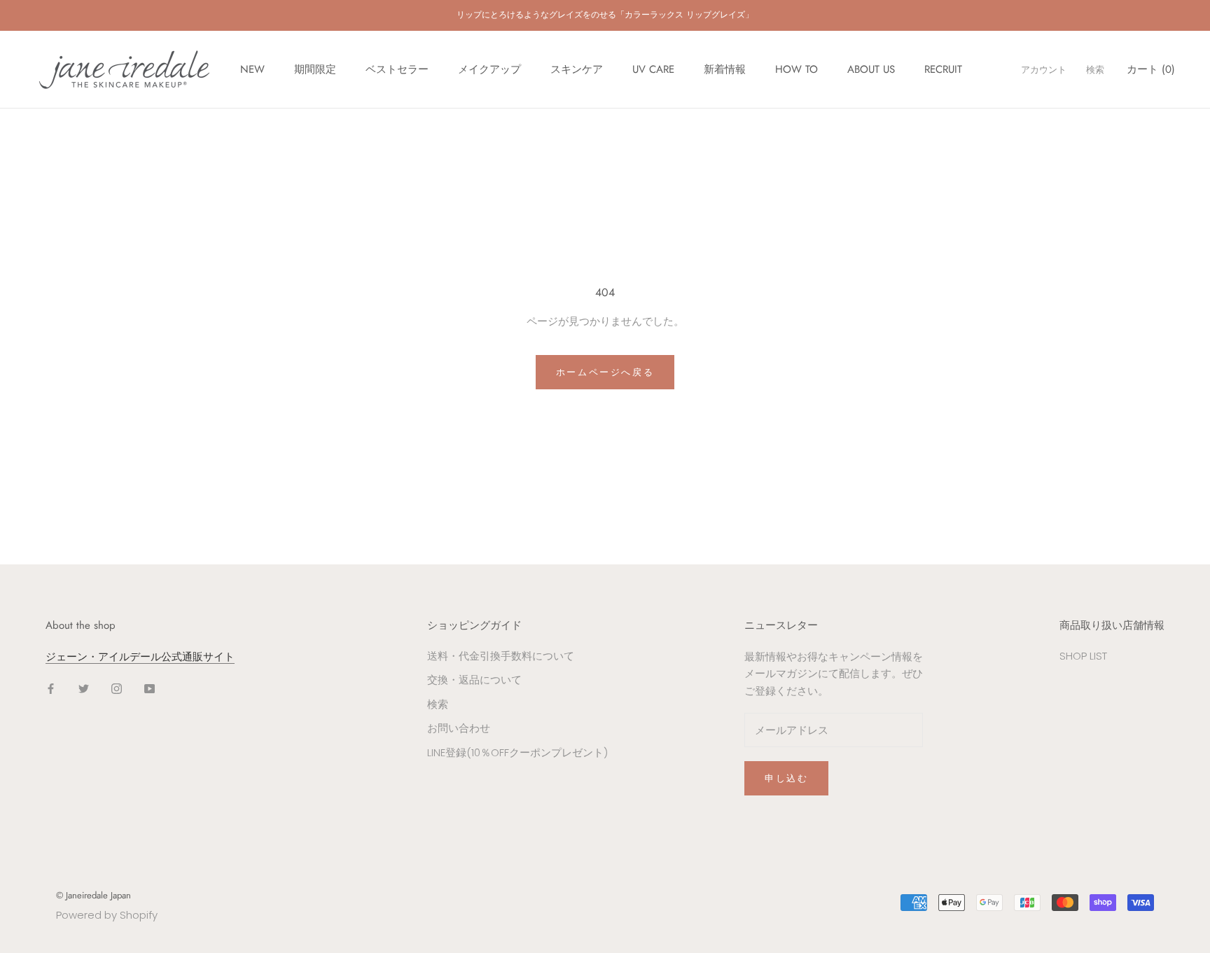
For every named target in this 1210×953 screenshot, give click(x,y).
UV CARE (653, 69)
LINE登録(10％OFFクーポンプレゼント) (517, 752)
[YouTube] (149, 688)
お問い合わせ (458, 728)
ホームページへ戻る (605, 372)
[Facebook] (51, 688)
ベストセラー (397, 69)
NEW (252, 69)
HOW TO (796, 69)
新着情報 (725, 69)
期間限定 (315, 69)
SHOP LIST (1083, 655)
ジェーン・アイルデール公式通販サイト (140, 656)
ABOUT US (871, 69)
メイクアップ (489, 69)
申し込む (786, 778)
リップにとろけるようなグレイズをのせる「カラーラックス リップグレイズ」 (605, 14)
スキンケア (576, 69)
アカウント (1043, 69)
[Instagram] (116, 688)
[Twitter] (83, 688)
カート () (1151, 69)
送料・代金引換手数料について (500, 655)
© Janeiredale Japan (93, 895)
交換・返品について (474, 679)
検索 (1095, 69)
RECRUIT (943, 69)
